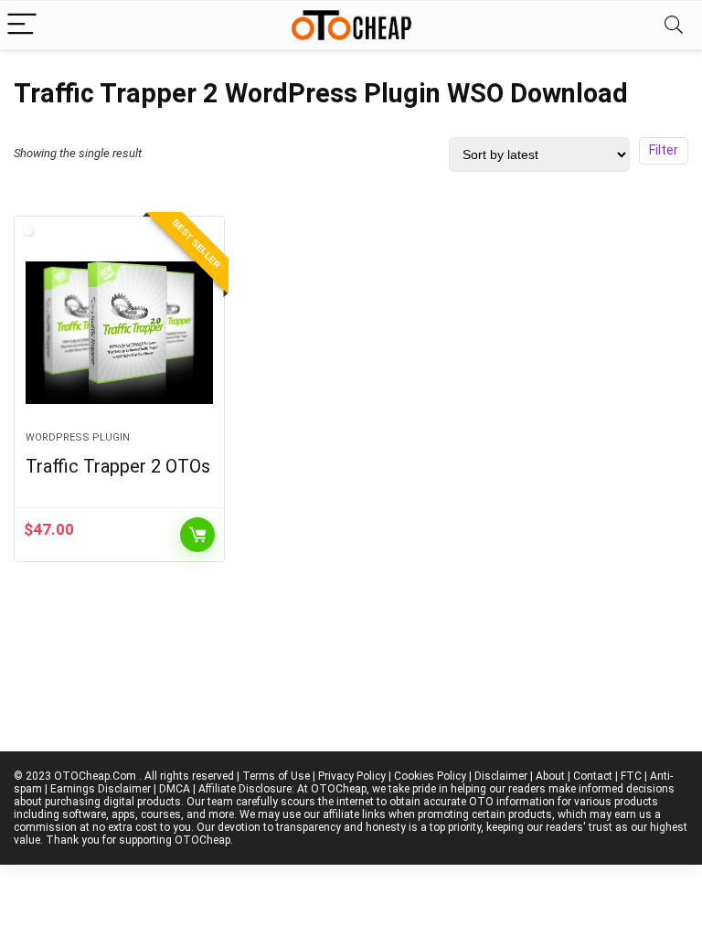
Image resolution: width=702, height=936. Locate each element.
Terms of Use (276, 776)
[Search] (674, 25)
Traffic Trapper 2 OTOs (118, 466)
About (550, 776)
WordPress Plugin (78, 437)
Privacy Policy (352, 776)
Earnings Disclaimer (100, 788)
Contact (592, 776)
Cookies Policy (430, 776)
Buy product (197, 534)
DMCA (174, 788)
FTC (631, 776)
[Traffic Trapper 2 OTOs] (119, 332)
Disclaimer (500, 776)
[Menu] (22, 25)
